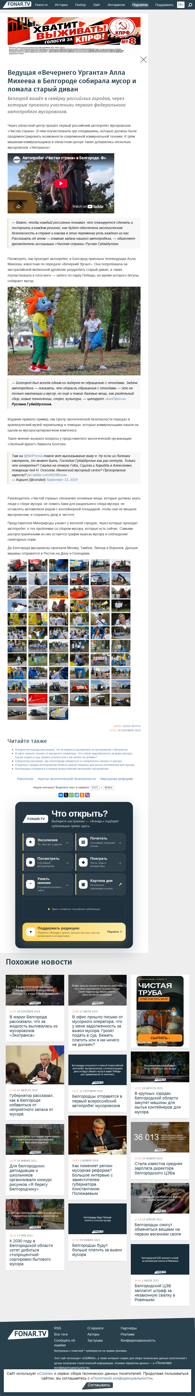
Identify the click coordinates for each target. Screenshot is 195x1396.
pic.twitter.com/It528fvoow (47, 475)
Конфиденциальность (138, 1340)
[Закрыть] (143, 59)
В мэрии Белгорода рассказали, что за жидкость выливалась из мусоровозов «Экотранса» (71, 750)
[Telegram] (76, 795)
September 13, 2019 (62, 479)
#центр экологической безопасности (67, 779)
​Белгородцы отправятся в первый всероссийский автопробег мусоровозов (61, 769)
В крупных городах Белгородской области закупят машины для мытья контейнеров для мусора (74, 765)
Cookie (45, 1373)
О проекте (95, 1328)
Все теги (61, 1334)
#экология (25, 779)
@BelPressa (33, 456)
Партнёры (129, 1328)
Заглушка (95, 1340)
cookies (89, 1358)
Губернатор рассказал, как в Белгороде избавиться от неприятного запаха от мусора (68, 761)
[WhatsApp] (71, 795)
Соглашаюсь (99, 1384)
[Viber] (87, 795)
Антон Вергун (132, 726)
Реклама (127, 1334)
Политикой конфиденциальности (122, 1378)
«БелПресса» (115, 399)
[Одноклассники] (82, 795)
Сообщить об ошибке (64, 1343)
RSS (57, 1328)
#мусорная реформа (116, 779)
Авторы (93, 1334)
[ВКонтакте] (60, 795)
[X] (66, 795)
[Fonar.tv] (17, 4)
